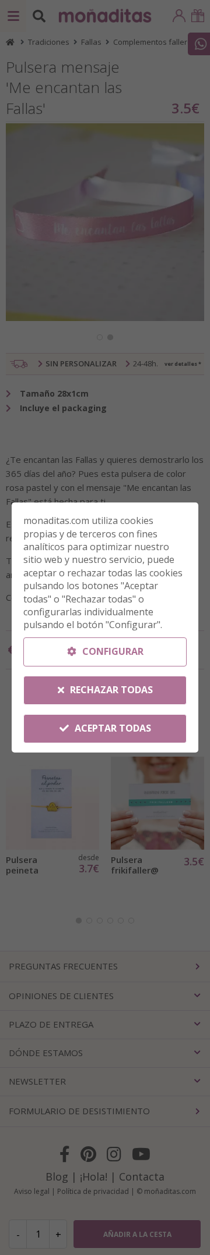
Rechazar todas (110, 689)
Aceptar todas (111, 728)
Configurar (112, 651)
